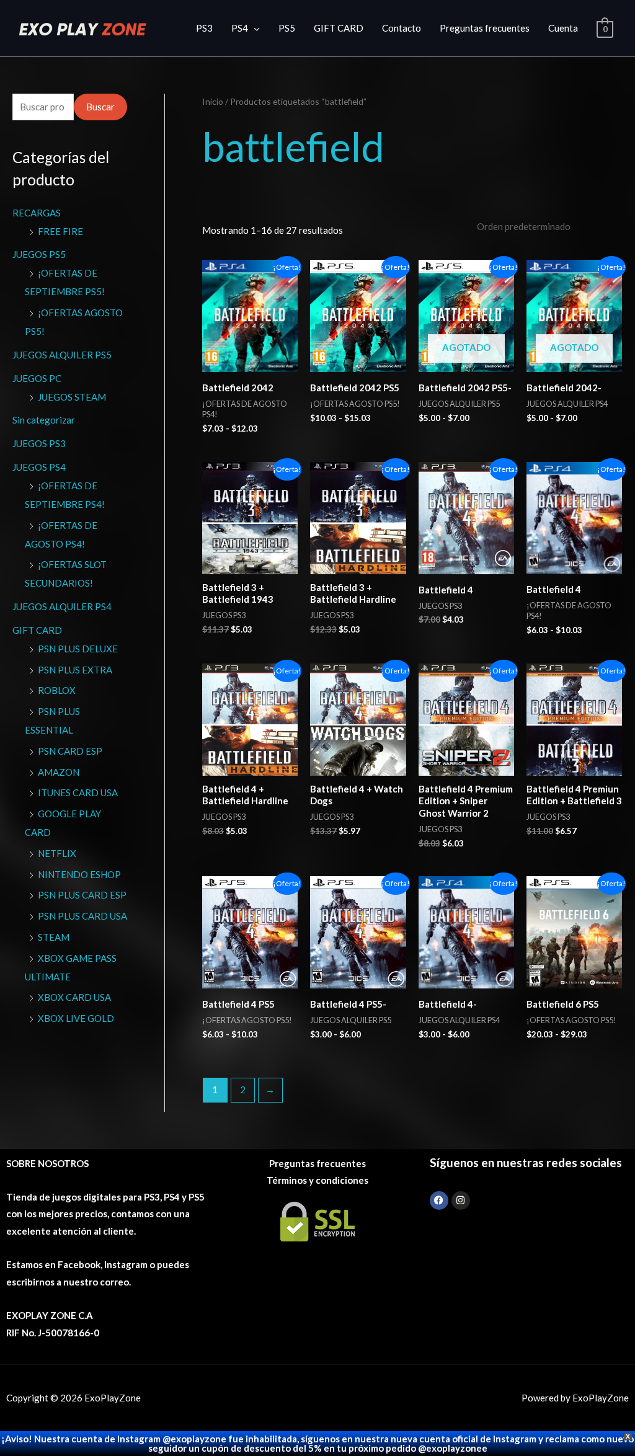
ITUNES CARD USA (78, 792)
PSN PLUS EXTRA (75, 669)
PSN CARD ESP (70, 751)
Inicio (212, 101)
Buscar (100, 106)
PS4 (239, 27)
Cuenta (563, 27)
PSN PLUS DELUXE (78, 648)
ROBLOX (57, 690)
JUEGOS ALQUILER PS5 (62, 354)
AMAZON (58, 772)
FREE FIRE (60, 231)
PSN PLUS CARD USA (82, 915)
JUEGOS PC (36, 378)
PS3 (204, 27)
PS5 (286, 27)
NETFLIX (57, 853)
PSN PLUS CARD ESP (82, 894)
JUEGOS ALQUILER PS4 (62, 606)
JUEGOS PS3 (39, 443)
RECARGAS (36, 212)
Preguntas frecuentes (485, 27)
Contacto (401, 27)
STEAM (53, 937)
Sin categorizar (43, 419)
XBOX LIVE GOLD (76, 1018)
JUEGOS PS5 (39, 254)
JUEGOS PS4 (39, 467)
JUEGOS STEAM (72, 396)
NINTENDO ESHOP (79, 874)
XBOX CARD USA (74, 997)
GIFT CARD (338, 27)
